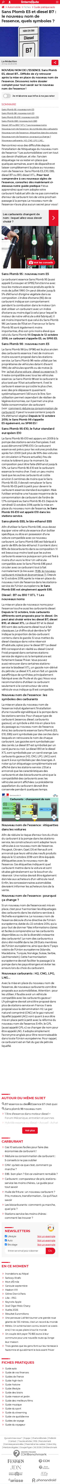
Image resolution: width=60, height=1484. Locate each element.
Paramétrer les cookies (35, 1444)
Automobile (14, 7)
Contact (12, 1441)
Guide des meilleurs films (19, 1400)
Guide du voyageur (15, 1424)
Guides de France (14, 1376)
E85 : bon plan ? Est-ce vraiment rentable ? (31, 1173)
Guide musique (13, 1404)
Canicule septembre (16, 1285)
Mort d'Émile (12, 1281)
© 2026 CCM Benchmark (45, 1447)
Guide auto (11, 1368)
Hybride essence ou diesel (21, 1122)
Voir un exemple (46, 1236)
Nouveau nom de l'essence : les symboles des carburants (30, 129)
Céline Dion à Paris (15, 1293)
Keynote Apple (13, 1301)
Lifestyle (11, 1236)
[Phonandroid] (44, 1480)
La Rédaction (9, 61)
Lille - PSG (10, 1298)
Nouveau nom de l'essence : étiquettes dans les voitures (29, 132)
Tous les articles (25, 1441)
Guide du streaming (16, 1412)
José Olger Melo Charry (17, 1305)
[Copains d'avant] (16, 1474)
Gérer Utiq (51, 1444)
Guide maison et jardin (17, 1396)
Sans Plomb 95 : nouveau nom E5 (18, 109)
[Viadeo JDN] (44, 1474)
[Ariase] (16, 1480)
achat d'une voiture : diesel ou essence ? (31, 371)
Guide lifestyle (12, 1388)
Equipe (27, 1438)
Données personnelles (13, 1444)
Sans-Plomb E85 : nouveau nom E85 (19, 121)
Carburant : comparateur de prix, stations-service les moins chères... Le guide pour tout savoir (30, 1183)
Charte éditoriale (39, 1438)
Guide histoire (12, 1384)
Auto (10, 1240)
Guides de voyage (14, 1420)
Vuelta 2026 (11, 1309)
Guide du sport (13, 1408)
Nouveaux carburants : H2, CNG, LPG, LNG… (23, 140)
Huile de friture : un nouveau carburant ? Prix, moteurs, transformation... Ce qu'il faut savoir (31, 1196)
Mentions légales (10, 1447)
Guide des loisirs (14, 1392)
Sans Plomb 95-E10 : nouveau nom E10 (20, 117)
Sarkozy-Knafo (13, 1277)
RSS (35, 1441)
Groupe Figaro (26, 1447)
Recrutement (45, 1441)
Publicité (52, 1438)
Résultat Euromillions (17, 1313)
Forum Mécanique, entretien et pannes (29, 1118)
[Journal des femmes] (16, 1461)
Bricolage (12, 1244)
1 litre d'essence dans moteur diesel (26, 1113)
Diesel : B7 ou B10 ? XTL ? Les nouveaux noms (24, 125)
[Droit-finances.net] (44, 1468)
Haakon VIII (11, 1289)
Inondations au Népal (16, 1273)
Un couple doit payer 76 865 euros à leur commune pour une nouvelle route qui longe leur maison (29, 1337)
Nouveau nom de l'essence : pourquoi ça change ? (26, 136)
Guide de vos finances (17, 1372)
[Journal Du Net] (16, 1468)
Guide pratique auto (44, 7)
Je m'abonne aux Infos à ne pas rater (33, 95)
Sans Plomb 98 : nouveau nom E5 (18, 113)
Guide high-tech (14, 1380)
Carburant (12, 1141)
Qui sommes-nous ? (13, 1438)
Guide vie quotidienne (17, 1416)
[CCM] (44, 1461)
